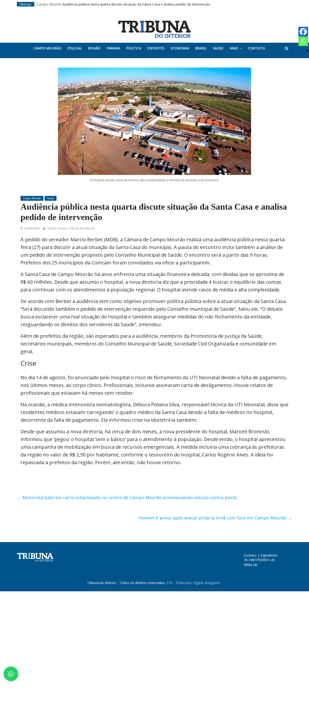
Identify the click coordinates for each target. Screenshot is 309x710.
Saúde (218, 48)
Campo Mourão (49, 4)
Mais (234, 48)
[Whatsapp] (303, 41)
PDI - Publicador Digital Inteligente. (194, 582)
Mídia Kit (250, 564)
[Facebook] (303, 31)
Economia (180, 48)
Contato (256, 48)
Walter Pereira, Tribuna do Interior (71, 228)
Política (133, 48)
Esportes (155, 48)
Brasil (200, 48)
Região (94, 48)
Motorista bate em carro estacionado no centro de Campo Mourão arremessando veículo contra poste (127, 497)
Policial (75, 48)
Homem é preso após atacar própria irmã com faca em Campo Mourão (215, 518)
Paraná (113, 48)
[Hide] (307, 51)
